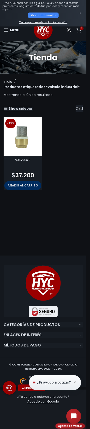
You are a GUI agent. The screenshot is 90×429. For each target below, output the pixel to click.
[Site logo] (43, 29)
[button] (22, 185)
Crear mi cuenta (43, 15)
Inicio (8, 81)
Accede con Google (43, 401)
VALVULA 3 (22, 160)
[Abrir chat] (73, 416)
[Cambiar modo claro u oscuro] (69, 30)
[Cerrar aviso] (75, 383)
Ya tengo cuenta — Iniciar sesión (43, 22)
